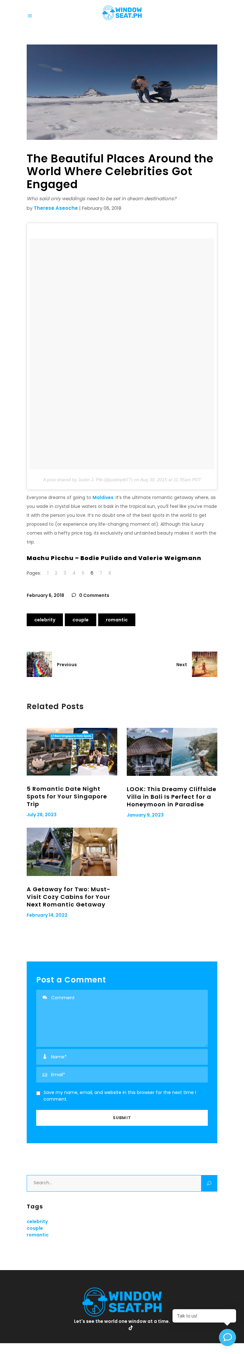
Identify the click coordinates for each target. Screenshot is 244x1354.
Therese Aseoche (56, 208)
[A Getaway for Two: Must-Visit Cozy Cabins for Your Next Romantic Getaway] (72, 852)
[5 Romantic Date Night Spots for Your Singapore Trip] (72, 752)
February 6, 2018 (45, 595)
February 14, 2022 (47, 915)
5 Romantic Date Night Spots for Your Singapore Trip (67, 796)
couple (80, 620)
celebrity (44, 620)
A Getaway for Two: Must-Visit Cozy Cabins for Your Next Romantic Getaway (69, 896)
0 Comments (93, 595)
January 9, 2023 (145, 815)
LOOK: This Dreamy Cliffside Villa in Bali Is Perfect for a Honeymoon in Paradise (171, 796)
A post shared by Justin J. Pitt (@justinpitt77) (88, 479)
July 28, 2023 (42, 814)
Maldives (102, 497)
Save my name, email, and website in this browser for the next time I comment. (120, 1095)
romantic (117, 620)
